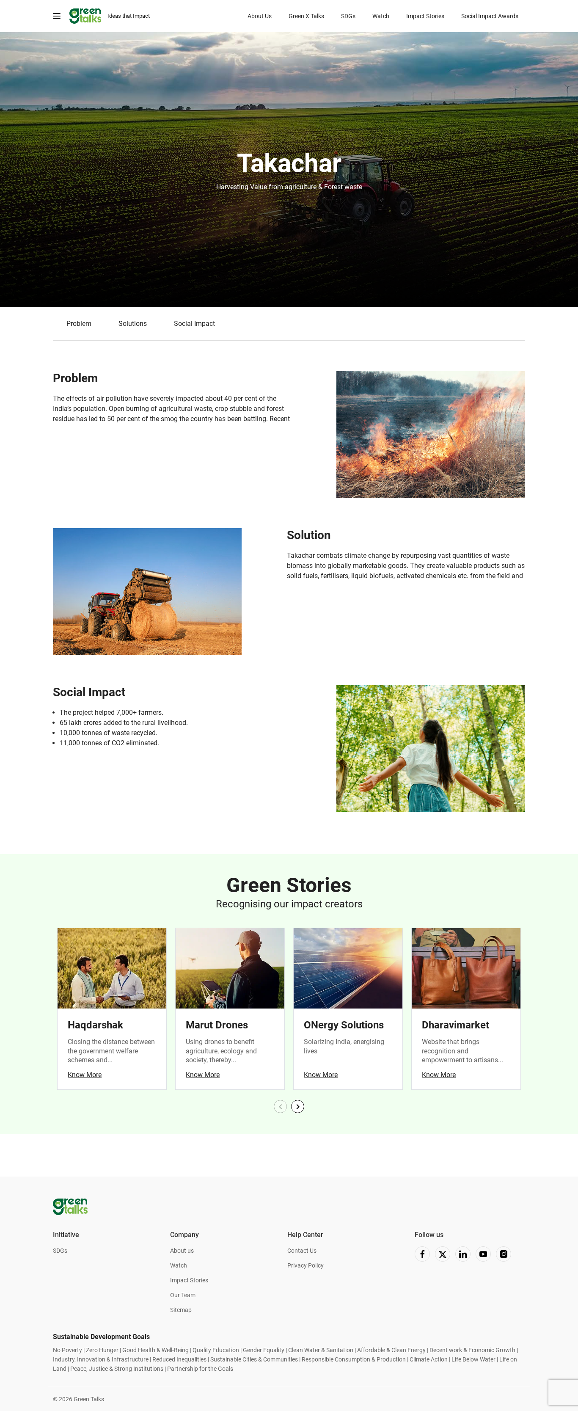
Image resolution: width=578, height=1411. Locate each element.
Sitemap (181, 1309)
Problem (78, 324)
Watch (380, 16)
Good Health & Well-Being (155, 1350)
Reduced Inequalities (179, 1359)
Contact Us (302, 1250)
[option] (289, 169)
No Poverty (67, 1350)
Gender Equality (263, 1350)
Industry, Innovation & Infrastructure (101, 1359)
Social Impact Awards (489, 16)
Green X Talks (306, 16)
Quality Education (216, 1350)
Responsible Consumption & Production (354, 1359)
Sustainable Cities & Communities (254, 1359)
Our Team (182, 1295)
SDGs (348, 16)
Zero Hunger (102, 1350)
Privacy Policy (305, 1265)
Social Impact (194, 324)
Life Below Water (473, 1359)
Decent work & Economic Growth (472, 1350)
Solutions (132, 324)
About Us (260, 16)
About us (182, 1250)
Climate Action (429, 1359)
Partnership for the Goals (200, 1368)
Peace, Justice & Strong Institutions (116, 1368)
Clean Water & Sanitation (320, 1350)
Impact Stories (425, 16)
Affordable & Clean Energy (391, 1350)
